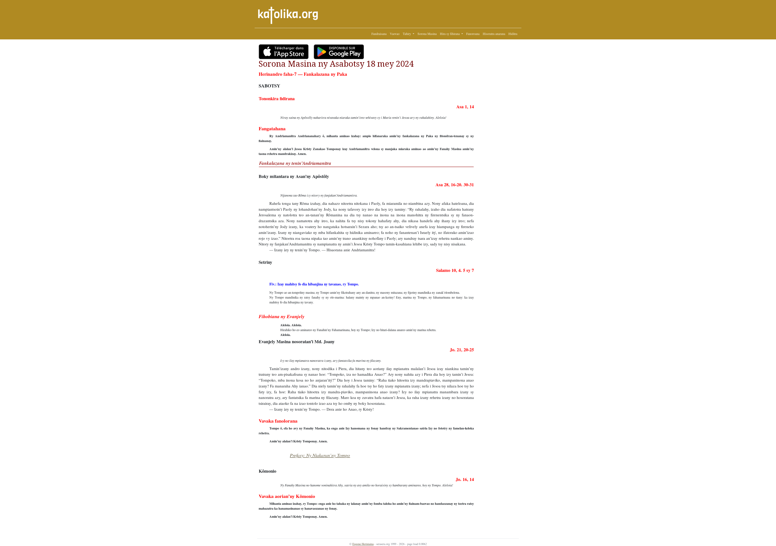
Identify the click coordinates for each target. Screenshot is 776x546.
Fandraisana (379, 34)
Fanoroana (473, 34)
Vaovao (395, 34)
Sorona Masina (427, 34)
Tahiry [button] (407, 34)
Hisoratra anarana (494, 34)
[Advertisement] (496, 104)
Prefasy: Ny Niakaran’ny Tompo (320, 455)
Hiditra (512, 34)
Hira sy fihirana (450, 34)
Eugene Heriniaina (363, 544)
